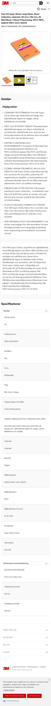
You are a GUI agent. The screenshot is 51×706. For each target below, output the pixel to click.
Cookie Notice (9, 690)
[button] (11, 701)
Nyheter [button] (8, 638)
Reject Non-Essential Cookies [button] (14, 696)
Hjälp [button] (6, 652)
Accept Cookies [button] (34, 696)
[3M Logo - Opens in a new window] (5, 3)
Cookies (43, 667)
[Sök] (41, 3)
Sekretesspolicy (32, 667)
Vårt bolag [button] (9, 630)
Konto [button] (43, 9)
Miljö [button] (6, 645)
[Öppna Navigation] (48, 3)
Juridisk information (19, 667)
